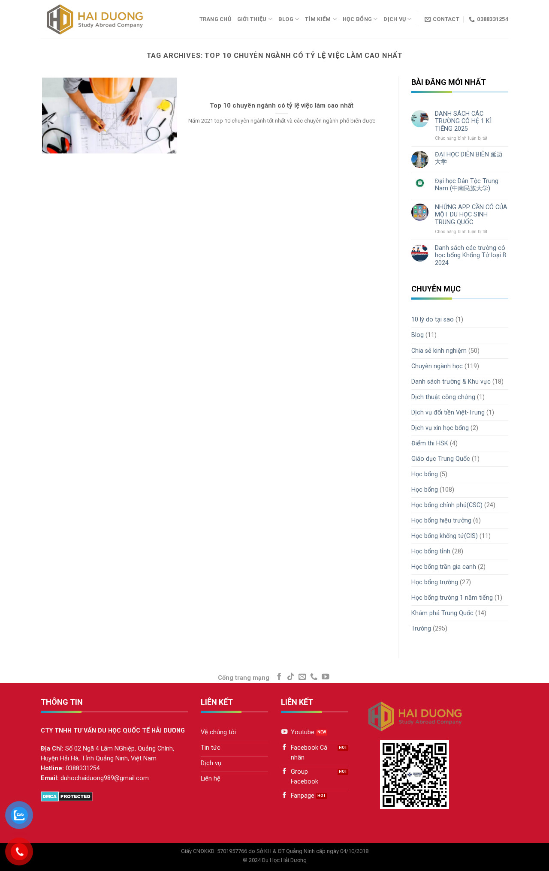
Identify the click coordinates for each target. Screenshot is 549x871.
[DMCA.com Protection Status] (67, 796)
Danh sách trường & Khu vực (451, 381)
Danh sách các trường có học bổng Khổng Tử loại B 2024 (471, 255)
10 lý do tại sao (432, 319)
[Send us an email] (302, 677)
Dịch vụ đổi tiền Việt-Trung (448, 412)
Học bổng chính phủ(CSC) (447, 505)
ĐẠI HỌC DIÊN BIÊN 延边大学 (469, 158)
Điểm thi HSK (429, 443)
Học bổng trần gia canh (443, 567)
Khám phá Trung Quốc (442, 613)
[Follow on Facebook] (279, 677)
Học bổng (357, 19)
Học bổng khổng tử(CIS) (444, 536)
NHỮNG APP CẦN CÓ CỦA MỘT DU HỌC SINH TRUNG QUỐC (471, 215)
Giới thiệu (252, 19)
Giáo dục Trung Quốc (440, 459)
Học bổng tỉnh (430, 551)
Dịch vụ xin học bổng (440, 428)
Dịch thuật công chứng (443, 397)
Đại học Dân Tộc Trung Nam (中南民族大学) (466, 184)
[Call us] (314, 677)
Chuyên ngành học (437, 366)
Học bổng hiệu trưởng (441, 520)
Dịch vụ (394, 19)
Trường (421, 628)
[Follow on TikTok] (291, 677)
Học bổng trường (434, 582)
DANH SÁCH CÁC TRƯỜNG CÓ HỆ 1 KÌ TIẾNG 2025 (463, 121)
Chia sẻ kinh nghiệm (439, 350)
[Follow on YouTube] (325, 677)
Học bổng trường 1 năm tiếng (452, 597)
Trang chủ (215, 19)
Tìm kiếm (318, 19)
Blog (285, 19)
